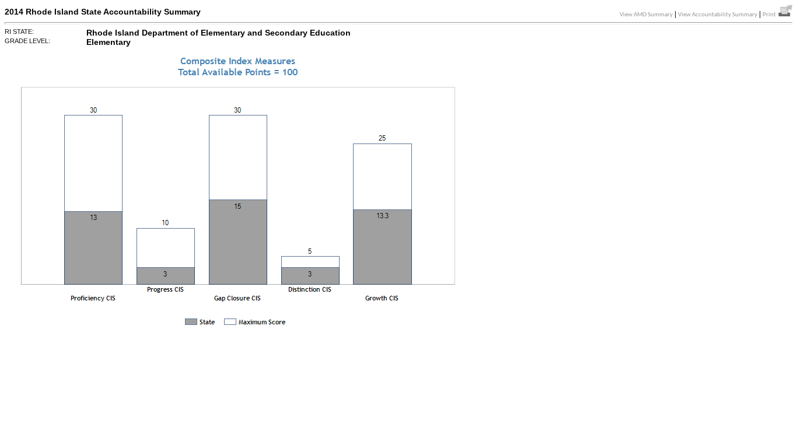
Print (770, 15)
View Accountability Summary (717, 15)
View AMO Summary (646, 15)
